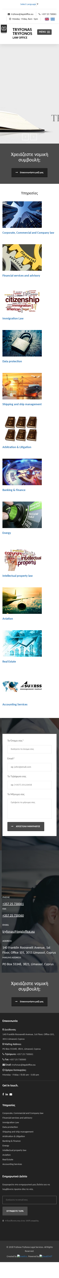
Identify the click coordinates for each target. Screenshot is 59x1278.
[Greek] (52, 19)
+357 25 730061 (49, 14)
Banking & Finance (13, 490)
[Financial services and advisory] (22, 257)
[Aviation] (22, 600)
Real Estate (9, 661)
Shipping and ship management (22, 404)
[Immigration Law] (22, 300)
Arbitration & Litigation (16, 447)
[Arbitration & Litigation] (22, 429)
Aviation (7, 618)
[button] (44, 32)
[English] (46, 19)
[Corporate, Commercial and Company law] (22, 214)
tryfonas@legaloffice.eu (22, 14)
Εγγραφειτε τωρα (15, 1211)
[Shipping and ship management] (22, 386)
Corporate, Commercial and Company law (28, 232)
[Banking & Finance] (22, 472)
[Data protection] (22, 343)
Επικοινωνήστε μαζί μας (31, 172)
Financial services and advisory (21, 275)
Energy (6, 533)
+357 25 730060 (13, 915)
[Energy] (22, 515)
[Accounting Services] (22, 686)
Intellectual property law (17, 576)
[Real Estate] (22, 643)
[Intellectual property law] (22, 557)
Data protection (12, 361)
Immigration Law (12, 318)
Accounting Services (14, 704)
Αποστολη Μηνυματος (27, 826)
